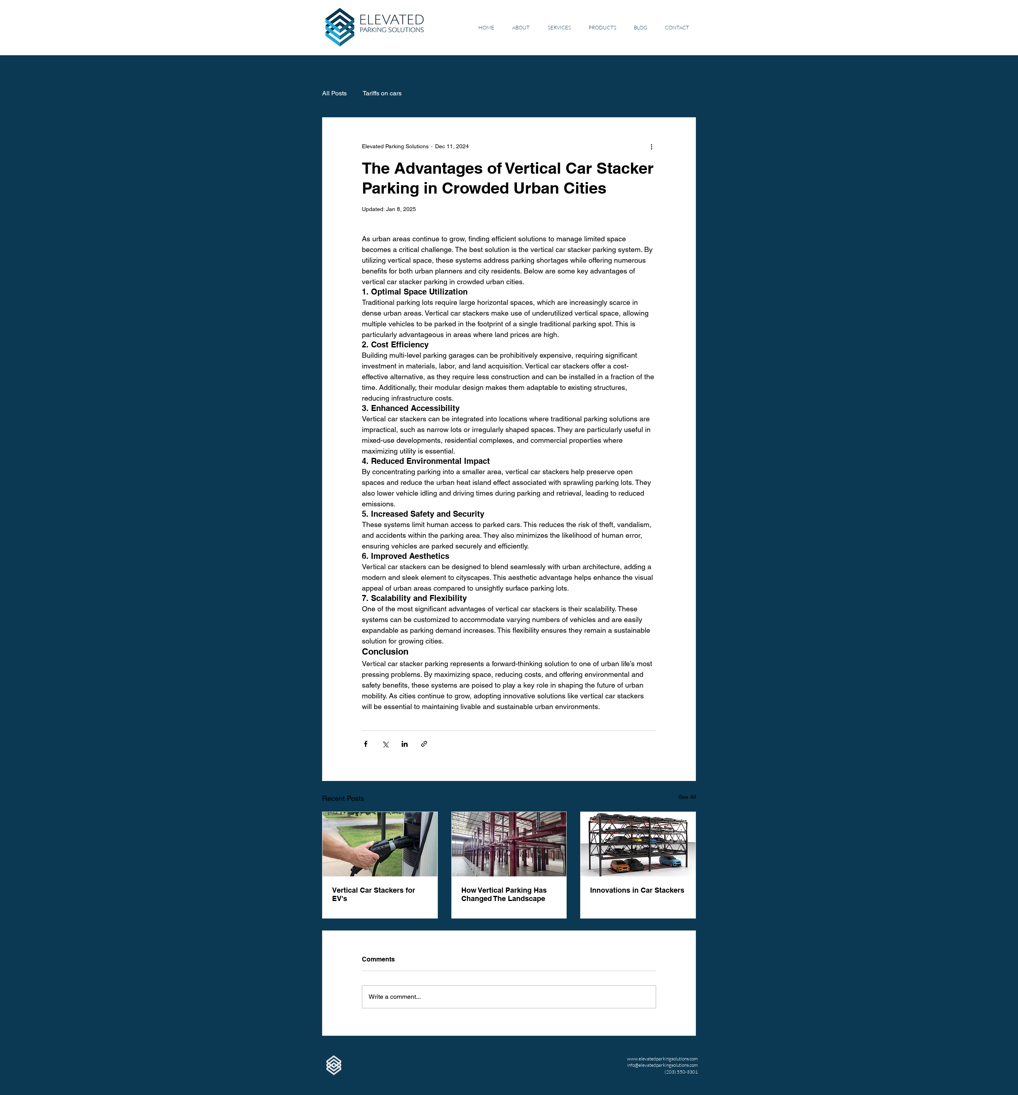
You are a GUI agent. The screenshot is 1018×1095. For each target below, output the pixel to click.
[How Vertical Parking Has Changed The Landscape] (509, 844)
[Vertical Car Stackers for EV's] (379, 844)
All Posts (334, 93)
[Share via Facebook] (365, 744)
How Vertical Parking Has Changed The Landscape (504, 894)
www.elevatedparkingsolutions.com (662, 1059)
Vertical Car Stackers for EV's (373, 894)
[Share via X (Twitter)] (385, 744)
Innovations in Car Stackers (637, 890)
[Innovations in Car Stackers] (638, 844)
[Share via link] (424, 744)
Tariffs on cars (382, 93)
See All (687, 797)
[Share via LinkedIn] (404, 744)
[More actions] (651, 146)
